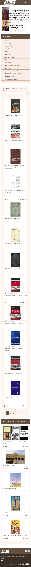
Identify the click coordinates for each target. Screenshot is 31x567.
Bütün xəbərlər (21, 421)
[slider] (23, 199)
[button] (5, 24)
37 (23, 413)
